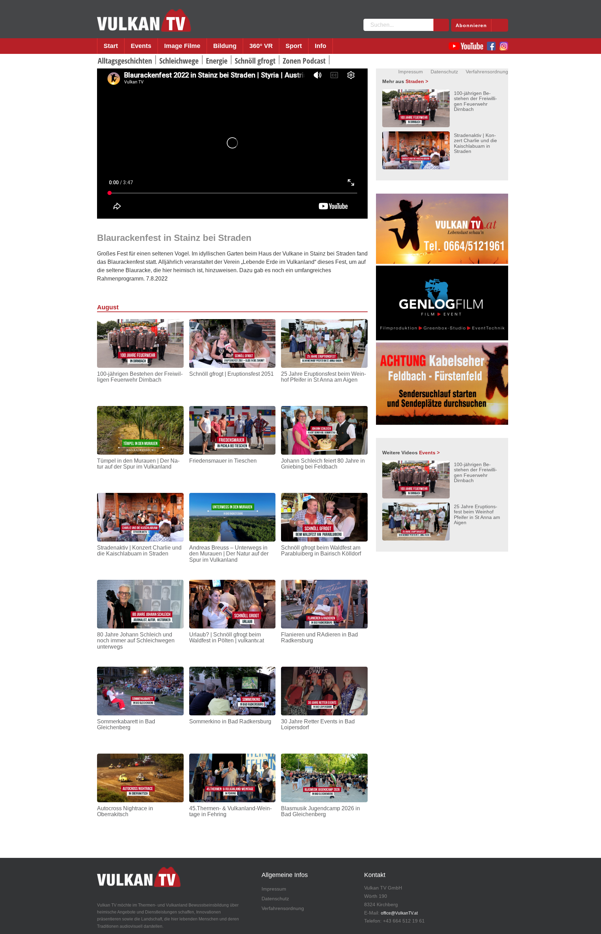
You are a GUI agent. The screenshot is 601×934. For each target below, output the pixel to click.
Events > (429, 452)
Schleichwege (179, 60)
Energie (216, 60)
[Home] (144, 20)
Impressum (410, 71)
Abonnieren (471, 25)
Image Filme (182, 45)
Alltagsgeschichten (125, 60)
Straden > (417, 81)
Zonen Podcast (304, 60)
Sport (294, 45)
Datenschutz (444, 71)
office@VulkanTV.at (399, 913)
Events (141, 45)
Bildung (225, 45)
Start (111, 45)
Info (320, 45)
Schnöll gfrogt (255, 60)
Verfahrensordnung (487, 71)
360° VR (261, 45)
